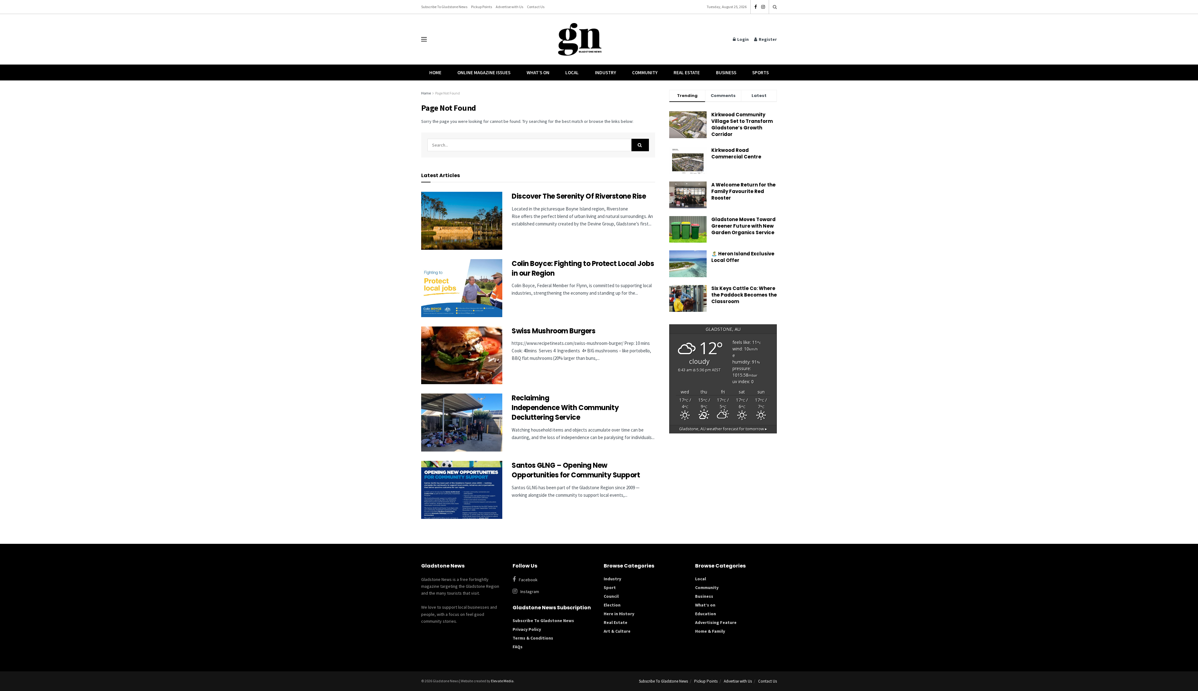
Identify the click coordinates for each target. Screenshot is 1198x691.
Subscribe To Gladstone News (444, 6)
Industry (605, 72)
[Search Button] (775, 7)
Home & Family (710, 631)
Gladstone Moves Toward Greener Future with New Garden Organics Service (743, 226)
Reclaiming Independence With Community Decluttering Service (565, 407)
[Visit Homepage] (580, 39)
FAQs (518, 647)
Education (705, 613)
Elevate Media (502, 681)
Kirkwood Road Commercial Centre (736, 153)
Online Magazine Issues (483, 72)
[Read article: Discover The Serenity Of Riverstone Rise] (461, 221)
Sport (610, 587)
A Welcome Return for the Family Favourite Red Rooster (743, 191)
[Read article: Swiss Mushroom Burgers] (461, 355)
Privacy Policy (527, 629)
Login (742, 39)
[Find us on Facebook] (755, 7)
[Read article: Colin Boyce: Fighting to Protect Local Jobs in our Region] (461, 288)
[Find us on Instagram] (763, 7)
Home (435, 72)
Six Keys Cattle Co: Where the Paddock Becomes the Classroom (744, 295)
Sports (760, 72)
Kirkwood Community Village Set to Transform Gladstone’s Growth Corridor (742, 124)
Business (726, 72)
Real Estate (687, 72)
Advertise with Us (509, 6)
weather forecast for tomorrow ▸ (723, 429)
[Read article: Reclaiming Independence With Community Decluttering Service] (461, 423)
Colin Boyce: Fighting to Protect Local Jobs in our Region (583, 268)
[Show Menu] (424, 39)
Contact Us (535, 6)
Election (612, 605)
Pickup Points (481, 6)
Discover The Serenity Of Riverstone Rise (579, 196)
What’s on (705, 605)
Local (572, 72)
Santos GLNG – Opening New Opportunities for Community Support (576, 470)
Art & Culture (617, 631)
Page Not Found (447, 93)
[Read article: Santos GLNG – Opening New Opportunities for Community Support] (461, 490)
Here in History (619, 613)
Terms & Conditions (533, 638)
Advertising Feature (716, 622)
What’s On (538, 72)
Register (767, 39)
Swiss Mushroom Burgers (553, 331)
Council (611, 596)
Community (645, 72)
